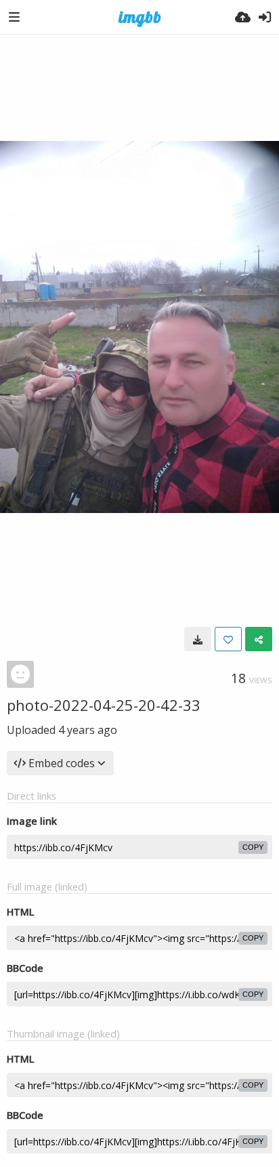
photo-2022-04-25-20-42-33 (103, 705)
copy (252, 847)
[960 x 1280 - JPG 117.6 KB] (197, 639)
